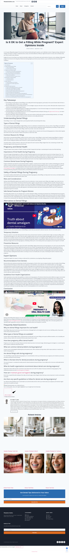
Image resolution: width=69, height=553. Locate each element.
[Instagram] (62, 542)
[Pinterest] (64, 542)
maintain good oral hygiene (20, 373)
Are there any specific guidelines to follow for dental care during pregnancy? (19, 96)
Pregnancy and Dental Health (10, 70)
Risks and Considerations (11, 74)
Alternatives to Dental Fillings (10, 77)
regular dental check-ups (54, 111)
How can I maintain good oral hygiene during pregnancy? (16, 95)
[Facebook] (58, 542)
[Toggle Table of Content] (31, 63)
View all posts (14, 411)
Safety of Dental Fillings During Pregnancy (12, 73)
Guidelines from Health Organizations (13, 83)
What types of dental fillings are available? (13, 88)
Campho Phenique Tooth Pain (11, 451)
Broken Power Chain (8, 487)
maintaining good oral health (40, 317)
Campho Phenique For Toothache (53, 451)
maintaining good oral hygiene (23, 370)
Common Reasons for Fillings (11, 68)
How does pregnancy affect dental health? (13, 89)
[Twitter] (60, 542)
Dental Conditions (30, 48)
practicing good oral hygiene (9, 168)
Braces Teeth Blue (29, 487)
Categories (26, 6)
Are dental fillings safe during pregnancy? (13, 92)
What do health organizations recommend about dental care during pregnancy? (19, 94)
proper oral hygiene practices (15, 320)
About (21, 6)
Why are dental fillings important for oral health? (14, 87)
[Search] (57, 6)
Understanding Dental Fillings (10, 66)
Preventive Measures (10, 79)
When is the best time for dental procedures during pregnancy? (17, 93)
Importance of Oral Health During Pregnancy (14, 71)
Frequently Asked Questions (10, 86)
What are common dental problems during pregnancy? (15, 90)
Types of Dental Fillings (10, 67)
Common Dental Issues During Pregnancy (13, 72)
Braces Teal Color (50, 487)
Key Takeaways (7, 65)
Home (17, 6)
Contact (32, 6)
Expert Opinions (8, 81)
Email (5, 497)
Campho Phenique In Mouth (31, 451)
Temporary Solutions (10, 78)
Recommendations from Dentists (12, 82)
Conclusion (7, 84)
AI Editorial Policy (34, 551)
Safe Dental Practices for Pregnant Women (13, 76)
